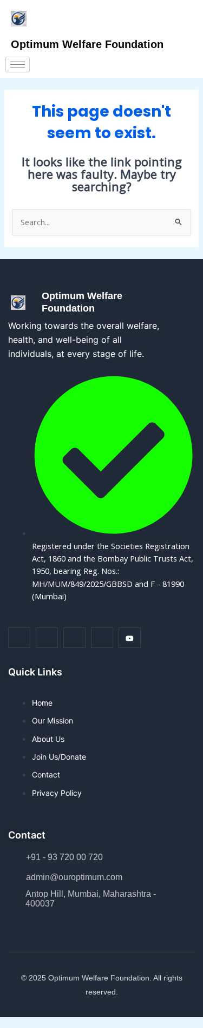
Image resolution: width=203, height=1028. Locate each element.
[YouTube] (130, 637)
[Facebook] (19, 637)
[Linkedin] (74, 637)
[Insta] (47, 637)
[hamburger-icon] (17, 64)
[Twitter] (102, 637)
